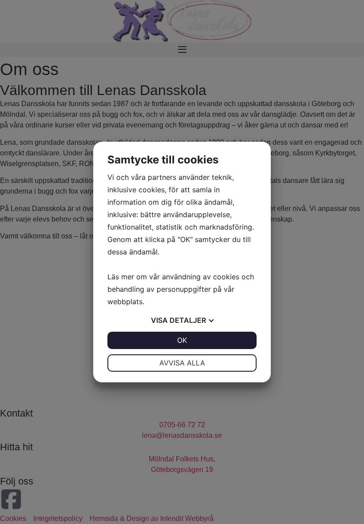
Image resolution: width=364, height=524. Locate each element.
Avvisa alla (182, 362)
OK (182, 340)
